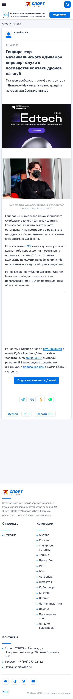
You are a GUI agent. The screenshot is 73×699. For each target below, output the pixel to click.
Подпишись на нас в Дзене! (36, 380)
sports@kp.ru (23, 667)
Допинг (44, 598)
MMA (42, 565)
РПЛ (26, 414)
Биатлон (44, 592)
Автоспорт (46, 576)
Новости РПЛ (44, 414)
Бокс (42, 571)
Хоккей (44, 540)
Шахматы (45, 582)
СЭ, (29, 246)
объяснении (34, 358)
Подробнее (59, 14)
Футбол (16, 23)
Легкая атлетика (50, 603)
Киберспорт (47, 587)
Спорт (5, 23)
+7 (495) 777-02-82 (30, 661)
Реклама (10, 535)
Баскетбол (46, 560)
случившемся (52, 348)
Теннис (44, 555)
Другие (44, 609)
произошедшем (33, 367)
